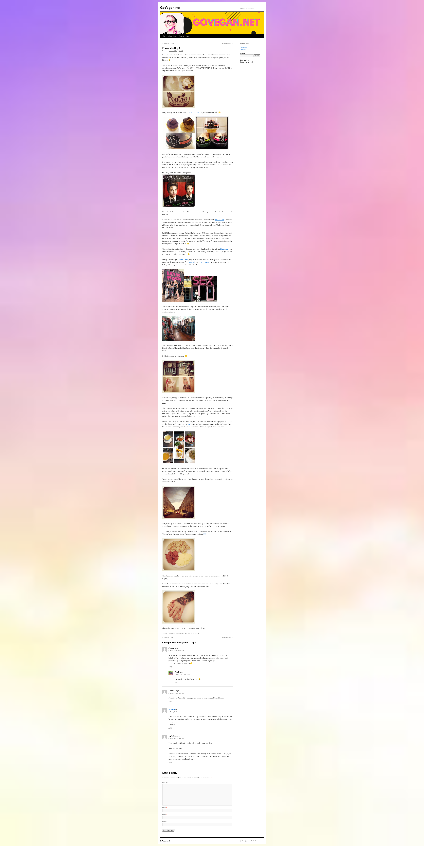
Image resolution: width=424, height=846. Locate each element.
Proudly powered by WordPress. (250, 841)
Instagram (244, 47)
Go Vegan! (180, 633)
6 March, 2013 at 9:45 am (176, 738)
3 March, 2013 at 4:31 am (176, 693)
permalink (196, 633)
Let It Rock (190, 262)
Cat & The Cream (194, 112)
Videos (188, 36)
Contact (181, 36)
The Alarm (224, 249)
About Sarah (172, 36)
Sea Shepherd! (227, 43)
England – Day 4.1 (168, 43)
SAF (189, 424)
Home (164, 36)
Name (164, 807)
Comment (165, 782)
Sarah (181, 51)
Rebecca (171, 709)
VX (204, 534)
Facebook (243, 49)
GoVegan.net (170, 7)
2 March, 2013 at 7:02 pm (176, 651)
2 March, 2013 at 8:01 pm (182, 674)
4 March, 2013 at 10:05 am (176, 712)
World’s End (219, 220)
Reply (170, 666)
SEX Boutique (204, 262)
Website (164, 822)
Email (164, 815)
